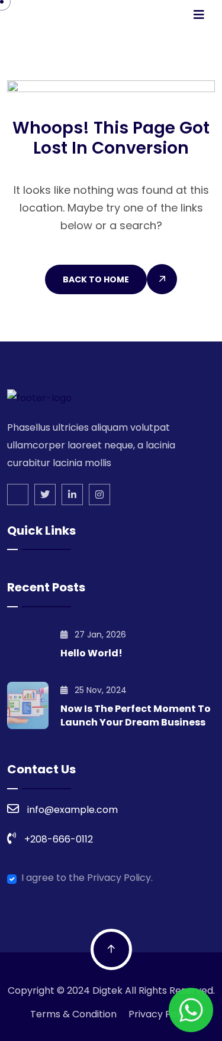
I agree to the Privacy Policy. (87, 878)
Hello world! (91, 653)
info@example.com (72, 809)
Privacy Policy (160, 1014)
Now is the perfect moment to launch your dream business (135, 715)
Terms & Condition (73, 1014)
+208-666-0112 (58, 839)
